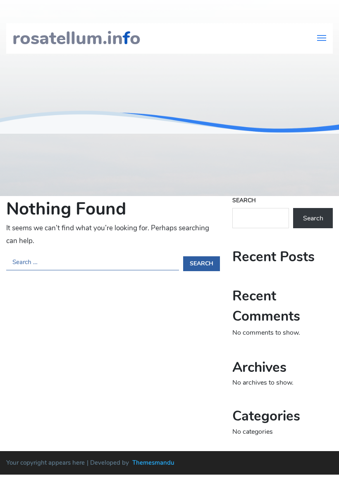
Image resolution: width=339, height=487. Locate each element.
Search (244, 200)
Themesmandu (153, 463)
